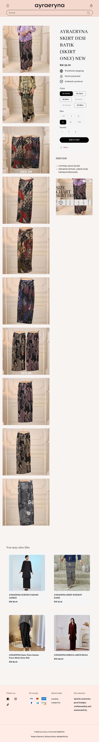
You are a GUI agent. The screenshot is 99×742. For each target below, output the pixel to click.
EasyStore (60, 732)
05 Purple (67, 105)
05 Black (78, 99)
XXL (79, 122)
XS (64, 116)
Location (55, 699)
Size (62, 111)
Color (62, 88)
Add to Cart (74, 140)
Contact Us (55, 703)
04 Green (66, 93)
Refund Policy (62, 737)
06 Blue (80, 105)
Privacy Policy (50, 737)
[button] (8, 6)
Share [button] (65, 147)
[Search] (88, 12)
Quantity (63, 127)
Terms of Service (37, 737)
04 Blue (66, 99)
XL (71, 122)
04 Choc (79, 93)
